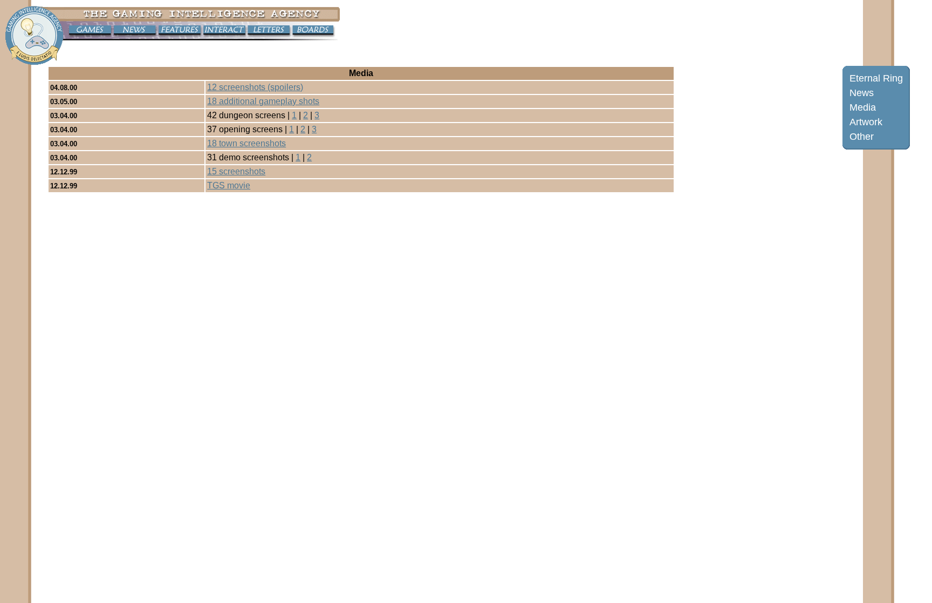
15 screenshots (236, 171)
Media (862, 107)
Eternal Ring (876, 78)
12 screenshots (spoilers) (255, 87)
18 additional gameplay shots (263, 101)
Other (861, 136)
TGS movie (228, 185)
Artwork (865, 122)
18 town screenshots (246, 143)
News (861, 92)
